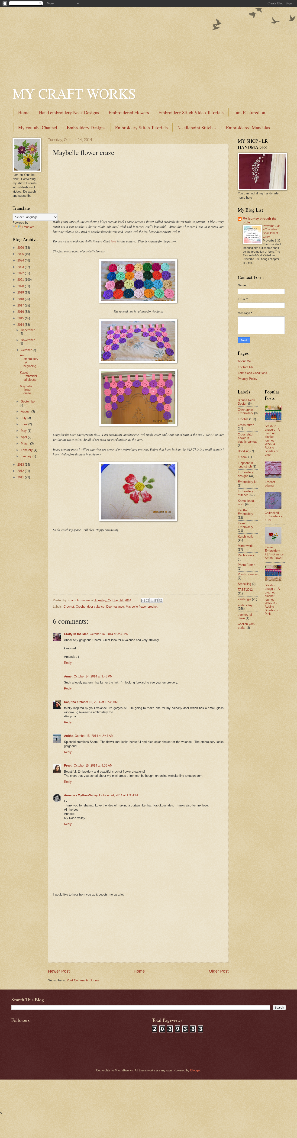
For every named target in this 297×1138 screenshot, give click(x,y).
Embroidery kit (247, 482)
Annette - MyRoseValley (81, 795)
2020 (21, 286)
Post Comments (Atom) (83, 980)
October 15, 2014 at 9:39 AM (93, 765)
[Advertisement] (148, 39)
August (26, 411)
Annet (68, 676)
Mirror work (245, 546)
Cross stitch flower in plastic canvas (247, 438)
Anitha (68, 736)
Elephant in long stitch (245, 464)
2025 (21, 254)
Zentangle (244, 599)
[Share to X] (151, 600)
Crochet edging (270, 483)
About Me (244, 361)
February (27, 450)
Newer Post (59, 971)
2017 (21, 305)
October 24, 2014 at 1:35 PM (118, 795)
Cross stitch (246, 425)
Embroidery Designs (86, 127)
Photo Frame (246, 565)
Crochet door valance (90, 606)
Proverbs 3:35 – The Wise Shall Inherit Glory (272, 231)
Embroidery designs (245, 474)
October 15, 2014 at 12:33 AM (97, 702)
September (28, 401)
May (24, 430)
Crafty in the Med (76, 634)
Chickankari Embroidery (246, 411)
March (25, 443)
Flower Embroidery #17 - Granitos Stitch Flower (274, 552)
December (28, 330)
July (24, 418)
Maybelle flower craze (26, 389)
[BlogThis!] (147, 600)
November (28, 340)
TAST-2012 (245, 589)
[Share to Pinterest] (160, 600)
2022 (21, 273)
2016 (21, 311)
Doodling (243, 451)
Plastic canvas (248, 574)
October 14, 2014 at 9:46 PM (93, 676)
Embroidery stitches (245, 493)
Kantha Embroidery (245, 512)
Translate (28, 227)
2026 (21, 247)
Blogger (195, 1070)
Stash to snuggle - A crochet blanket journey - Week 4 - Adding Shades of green (272, 440)
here (114, 241)
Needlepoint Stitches (196, 127)
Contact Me (245, 367)
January (26, 456)
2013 (21, 464)
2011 (21, 477)
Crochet (69, 606)
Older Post (219, 971)
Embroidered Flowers (129, 112)
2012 (21, 471)
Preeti (68, 765)
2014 (21, 324)
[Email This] (143, 600)
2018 (21, 299)
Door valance (115, 606)
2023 (21, 267)
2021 (21, 279)
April (24, 437)
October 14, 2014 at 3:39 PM (109, 634)
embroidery (245, 605)
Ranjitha (70, 702)
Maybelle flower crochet (142, 606)
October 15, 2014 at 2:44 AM (94, 736)
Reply (68, 662)
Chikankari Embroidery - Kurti (273, 516)
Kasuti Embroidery (245, 525)
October (26, 350)
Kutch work (245, 536)
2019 (21, 292)
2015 (21, 318)
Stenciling (244, 584)
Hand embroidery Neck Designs (69, 112)
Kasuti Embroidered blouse (28, 376)
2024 (21, 260)
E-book (242, 457)
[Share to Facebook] (156, 600)
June (24, 424)
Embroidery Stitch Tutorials (141, 127)
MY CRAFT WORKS (74, 93)
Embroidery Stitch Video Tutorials (191, 112)
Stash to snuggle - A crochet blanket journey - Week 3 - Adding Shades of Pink (272, 600)
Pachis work (246, 555)
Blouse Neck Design (246, 401)
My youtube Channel (37, 127)
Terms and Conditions (252, 373)
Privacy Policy (247, 378)
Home (23, 112)
